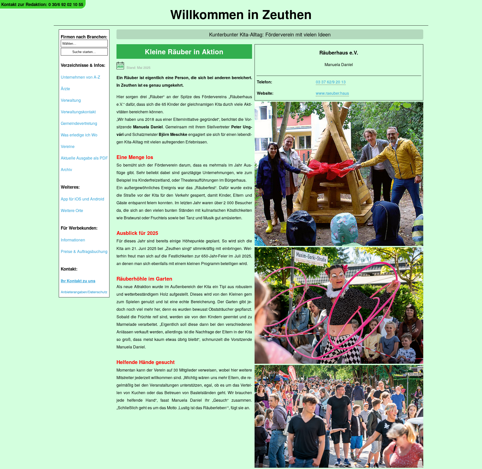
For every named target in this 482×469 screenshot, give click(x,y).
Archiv (66, 169)
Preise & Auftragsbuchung (84, 251)
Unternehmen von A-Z (80, 77)
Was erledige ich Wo (79, 135)
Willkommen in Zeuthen (241, 14)
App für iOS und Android (82, 199)
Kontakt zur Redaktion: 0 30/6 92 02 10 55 (42, 4)
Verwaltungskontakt (78, 112)
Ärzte (65, 88)
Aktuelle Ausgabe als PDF (84, 158)
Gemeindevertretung (79, 123)
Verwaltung (71, 100)
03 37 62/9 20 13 (331, 82)
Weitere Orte (72, 210)
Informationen (73, 240)
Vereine (68, 146)
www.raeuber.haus (332, 93)
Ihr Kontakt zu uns (78, 281)
